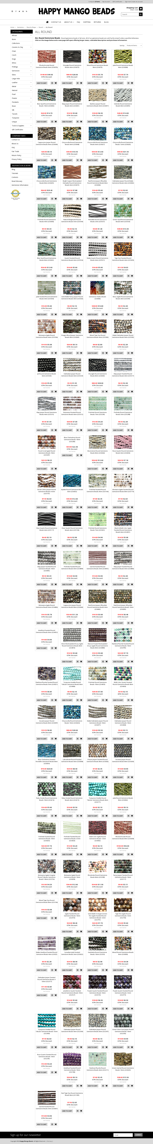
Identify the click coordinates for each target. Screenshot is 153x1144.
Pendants (15, 102)
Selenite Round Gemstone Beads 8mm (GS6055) (123, 105)
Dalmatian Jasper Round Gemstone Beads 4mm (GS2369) (72, 1030)
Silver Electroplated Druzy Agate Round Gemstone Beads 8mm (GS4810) (72, 646)
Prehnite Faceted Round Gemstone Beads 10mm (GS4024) (47, 839)
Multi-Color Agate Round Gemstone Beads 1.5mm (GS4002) (97, 839)
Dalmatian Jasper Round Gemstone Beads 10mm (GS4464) (123, 723)
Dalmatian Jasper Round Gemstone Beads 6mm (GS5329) (72, 375)
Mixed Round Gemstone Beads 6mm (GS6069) (123, 953)
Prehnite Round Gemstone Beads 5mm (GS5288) (123, 413)
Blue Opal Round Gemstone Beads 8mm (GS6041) (46, 259)
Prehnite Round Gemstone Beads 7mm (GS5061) (97, 529)
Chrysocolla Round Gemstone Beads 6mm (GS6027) (97, 143)
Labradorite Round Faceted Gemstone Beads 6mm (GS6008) (72, 760)
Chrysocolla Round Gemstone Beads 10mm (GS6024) (72, 722)
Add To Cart (42, 83)
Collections (16, 43)
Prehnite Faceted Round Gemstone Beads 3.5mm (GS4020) (72, 839)
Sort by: (122, 46)
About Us (15, 143)
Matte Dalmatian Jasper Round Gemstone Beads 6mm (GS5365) (123, 336)
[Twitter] (19, 11)
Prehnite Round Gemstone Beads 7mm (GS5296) (97, 413)
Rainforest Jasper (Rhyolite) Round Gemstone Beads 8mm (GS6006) (97, 183)
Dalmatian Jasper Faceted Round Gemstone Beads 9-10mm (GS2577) (47, 979)
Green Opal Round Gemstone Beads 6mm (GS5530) (123, 221)
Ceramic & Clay (17, 47)
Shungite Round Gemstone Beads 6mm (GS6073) (72, 66)
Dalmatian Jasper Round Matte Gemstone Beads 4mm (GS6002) (123, 182)
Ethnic (14, 63)
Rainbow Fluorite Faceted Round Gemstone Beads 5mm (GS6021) (47, 683)
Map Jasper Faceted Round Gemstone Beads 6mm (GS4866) (123, 568)
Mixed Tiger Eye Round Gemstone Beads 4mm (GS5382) (97, 336)
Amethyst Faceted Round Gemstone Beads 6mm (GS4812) (47, 631)
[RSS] (26, 11)
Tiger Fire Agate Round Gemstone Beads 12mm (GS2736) (123, 916)
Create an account (137, 1)
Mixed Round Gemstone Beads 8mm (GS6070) (97, 66)
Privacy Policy (17, 159)
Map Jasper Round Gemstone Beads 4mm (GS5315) (47, 413)
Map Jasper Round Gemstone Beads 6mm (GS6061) (72, 105)
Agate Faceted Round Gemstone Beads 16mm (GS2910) (72, 916)
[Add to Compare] (52, 83)
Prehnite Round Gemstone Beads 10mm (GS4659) (97, 683)
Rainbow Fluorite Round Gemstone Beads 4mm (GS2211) (97, 1069)
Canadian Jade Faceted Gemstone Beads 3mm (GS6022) (72, 953)
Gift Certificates (117, 1)
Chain (14, 51)
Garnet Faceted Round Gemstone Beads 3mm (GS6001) (47, 1108)
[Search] (141, 14)
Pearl (14, 94)
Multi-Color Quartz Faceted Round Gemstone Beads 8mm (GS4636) (123, 684)
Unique (14, 122)
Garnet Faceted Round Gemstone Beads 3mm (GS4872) (97, 568)
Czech (14, 55)
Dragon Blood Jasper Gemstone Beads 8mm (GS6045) (72, 336)
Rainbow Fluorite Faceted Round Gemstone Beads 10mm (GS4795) (123, 646)
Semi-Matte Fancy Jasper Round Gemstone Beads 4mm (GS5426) (72, 298)
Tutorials (15, 173)
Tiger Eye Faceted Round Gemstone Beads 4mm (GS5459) (123, 259)
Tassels (14, 114)
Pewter (14, 98)
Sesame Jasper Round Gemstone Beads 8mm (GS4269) (123, 760)
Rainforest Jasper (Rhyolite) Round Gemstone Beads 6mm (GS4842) (97, 607)
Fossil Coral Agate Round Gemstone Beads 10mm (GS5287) (46, 453)
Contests (15, 177)
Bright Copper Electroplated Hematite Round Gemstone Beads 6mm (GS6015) (72, 183)
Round (41, 27)
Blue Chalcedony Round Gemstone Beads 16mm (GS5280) (72, 439)
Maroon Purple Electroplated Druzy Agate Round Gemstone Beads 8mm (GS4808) (97, 646)
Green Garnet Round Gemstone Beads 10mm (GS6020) (123, 1069)
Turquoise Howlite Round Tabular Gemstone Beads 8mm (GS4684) (72, 684)
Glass (14, 75)
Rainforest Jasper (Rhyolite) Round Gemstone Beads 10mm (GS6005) (123, 607)
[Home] (47, 22)
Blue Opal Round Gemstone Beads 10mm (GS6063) (46, 105)
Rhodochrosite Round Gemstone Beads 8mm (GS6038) (123, 838)
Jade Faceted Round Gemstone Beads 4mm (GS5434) (46, 298)
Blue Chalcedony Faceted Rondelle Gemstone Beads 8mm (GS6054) (47, 761)
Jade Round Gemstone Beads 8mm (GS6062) (123, 799)
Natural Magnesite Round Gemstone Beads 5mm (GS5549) (72, 221)
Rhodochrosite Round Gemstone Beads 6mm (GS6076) (47, 66)
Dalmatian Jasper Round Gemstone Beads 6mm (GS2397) (97, 1030)
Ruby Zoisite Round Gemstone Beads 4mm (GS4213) (72, 799)
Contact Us (16, 140)
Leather (14, 82)
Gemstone (20, 27)
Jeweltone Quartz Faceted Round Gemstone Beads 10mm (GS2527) (72, 993)
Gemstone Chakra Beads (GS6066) (97, 298)
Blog (13, 169)
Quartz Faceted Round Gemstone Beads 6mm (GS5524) (72, 259)
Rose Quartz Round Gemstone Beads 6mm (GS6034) (123, 452)
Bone (14, 39)
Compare (94, 1)
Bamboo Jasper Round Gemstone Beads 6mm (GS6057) (97, 105)
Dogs (14, 59)
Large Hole (16, 78)
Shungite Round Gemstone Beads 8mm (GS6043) (97, 375)
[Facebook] (15, 11)
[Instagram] (12, 11)
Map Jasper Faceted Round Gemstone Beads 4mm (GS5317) (123, 375)
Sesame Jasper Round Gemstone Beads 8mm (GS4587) (47, 722)
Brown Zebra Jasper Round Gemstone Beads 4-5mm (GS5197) (47, 491)
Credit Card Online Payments (15, 199)
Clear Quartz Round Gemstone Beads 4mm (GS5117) (46, 529)
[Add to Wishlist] (55, 83)
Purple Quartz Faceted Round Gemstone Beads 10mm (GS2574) (97, 993)
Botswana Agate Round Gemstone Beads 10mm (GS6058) (72, 877)
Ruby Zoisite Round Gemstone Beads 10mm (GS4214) (46, 799)
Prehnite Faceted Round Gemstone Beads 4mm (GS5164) (97, 490)
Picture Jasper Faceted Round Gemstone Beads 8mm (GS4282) (97, 760)
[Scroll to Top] (149, 1141)
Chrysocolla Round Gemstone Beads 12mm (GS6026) (123, 143)
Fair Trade (15, 151)
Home (12, 27)
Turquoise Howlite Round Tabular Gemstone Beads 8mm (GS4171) (97, 800)
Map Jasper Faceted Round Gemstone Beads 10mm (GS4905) (47, 569)
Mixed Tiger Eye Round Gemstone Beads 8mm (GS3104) (47, 901)
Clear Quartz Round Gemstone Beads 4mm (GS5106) (72, 529)
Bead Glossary (17, 181)
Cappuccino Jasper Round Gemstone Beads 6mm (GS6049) (47, 143)
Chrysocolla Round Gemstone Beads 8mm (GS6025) (47, 182)
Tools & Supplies (18, 126)
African (14, 35)
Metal (14, 86)
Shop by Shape (31, 27)
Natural (14, 90)
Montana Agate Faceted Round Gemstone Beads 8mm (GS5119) (123, 490)
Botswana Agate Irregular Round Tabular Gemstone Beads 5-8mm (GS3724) (46, 877)
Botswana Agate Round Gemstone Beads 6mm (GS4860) (47, 606)
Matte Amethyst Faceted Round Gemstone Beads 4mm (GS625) (46, 953)
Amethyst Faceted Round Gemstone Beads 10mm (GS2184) (72, 1070)
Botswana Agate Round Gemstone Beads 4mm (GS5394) (47, 336)
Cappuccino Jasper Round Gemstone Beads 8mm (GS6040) (72, 606)
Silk (13, 110)
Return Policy (16, 155)
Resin (14, 106)
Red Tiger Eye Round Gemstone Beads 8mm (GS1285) (72, 1094)
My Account (106, 1)
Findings (15, 67)
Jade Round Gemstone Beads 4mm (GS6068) (123, 66)
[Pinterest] (23, 11)
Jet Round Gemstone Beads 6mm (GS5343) (46, 375)
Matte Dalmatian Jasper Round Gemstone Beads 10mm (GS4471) (97, 723)
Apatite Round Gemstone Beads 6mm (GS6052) (72, 490)
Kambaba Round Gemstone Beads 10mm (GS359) (97, 953)
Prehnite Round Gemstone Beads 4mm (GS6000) (47, 221)
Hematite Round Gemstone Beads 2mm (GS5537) (97, 221)
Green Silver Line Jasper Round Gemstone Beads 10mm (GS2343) (123, 1031)
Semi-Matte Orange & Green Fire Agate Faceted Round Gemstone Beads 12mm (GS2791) (97, 917)
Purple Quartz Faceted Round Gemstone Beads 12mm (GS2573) (123, 993)
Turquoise (15, 118)
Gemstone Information (20, 185)
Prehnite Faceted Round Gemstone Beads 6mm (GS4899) (72, 568)
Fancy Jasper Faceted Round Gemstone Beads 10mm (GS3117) (123, 877)
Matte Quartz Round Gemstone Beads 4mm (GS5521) (97, 259)
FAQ (13, 147)
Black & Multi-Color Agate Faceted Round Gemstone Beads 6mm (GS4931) (123, 530)
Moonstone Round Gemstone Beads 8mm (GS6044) (97, 452)
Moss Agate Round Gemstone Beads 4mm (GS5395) (123, 298)
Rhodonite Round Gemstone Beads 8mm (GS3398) (97, 876)
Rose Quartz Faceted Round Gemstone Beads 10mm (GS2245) (46, 1057)
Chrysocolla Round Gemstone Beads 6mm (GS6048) (72, 143)
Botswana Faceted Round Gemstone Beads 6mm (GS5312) (72, 413)
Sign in (127, 1)
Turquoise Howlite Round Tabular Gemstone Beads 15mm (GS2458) (47, 1031)
